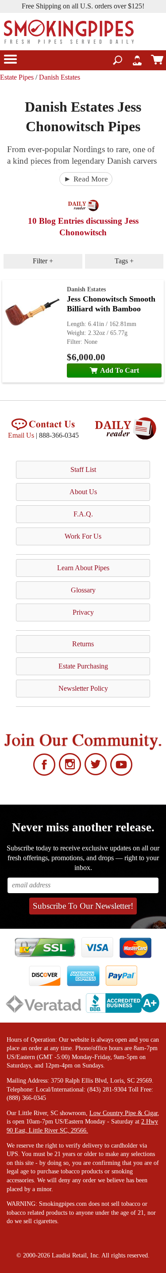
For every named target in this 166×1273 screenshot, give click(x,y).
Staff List (83, 469)
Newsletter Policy (83, 688)
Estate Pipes (17, 77)
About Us (83, 492)
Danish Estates (59, 77)
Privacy (83, 612)
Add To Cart (119, 370)
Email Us (21, 435)
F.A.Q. (83, 514)
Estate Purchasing (83, 666)
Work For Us (83, 536)
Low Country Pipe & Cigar (123, 1113)
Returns (83, 644)
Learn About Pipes (83, 568)
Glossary (83, 590)
